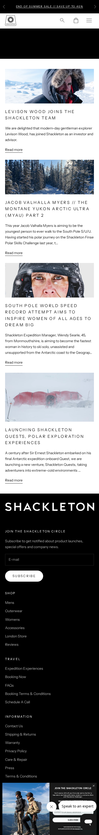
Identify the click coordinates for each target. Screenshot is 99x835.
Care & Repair (16, 759)
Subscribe (24, 576)
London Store (16, 636)
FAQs (9, 685)
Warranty (12, 742)
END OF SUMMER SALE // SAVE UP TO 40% (49, 6)
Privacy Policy (16, 751)
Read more (14, 149)
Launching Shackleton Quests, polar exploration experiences (44, 436)
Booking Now (15, 677)
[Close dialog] (94, 786)
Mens (9, 602)
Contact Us (14, 726)
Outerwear (13, 611)
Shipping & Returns (20, 734)
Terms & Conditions (21, 776)
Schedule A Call (17, 702)
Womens (12, 619)
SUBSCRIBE (73, 820)
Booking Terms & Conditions (28, 693)
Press (9, 768)
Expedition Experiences (24, 668)
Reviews (12, 644)
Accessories (15, 628)
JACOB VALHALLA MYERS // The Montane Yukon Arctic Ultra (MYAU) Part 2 (47, 209)
